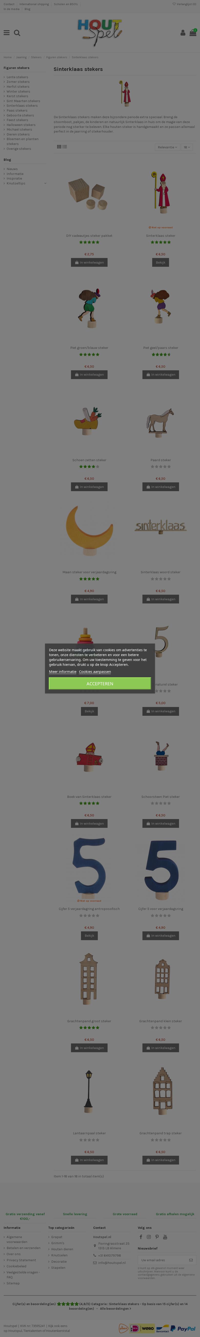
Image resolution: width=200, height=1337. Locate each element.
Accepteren (100, 684)
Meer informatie (62, 671)
